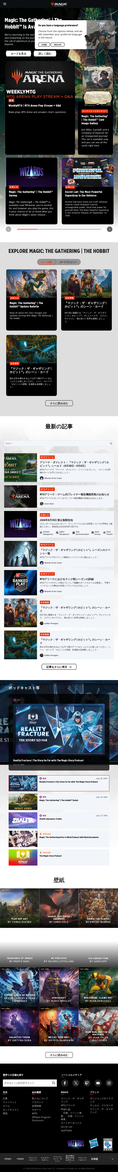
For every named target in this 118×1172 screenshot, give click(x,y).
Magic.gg (65, 1109)
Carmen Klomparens (48, 532)
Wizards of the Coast (53, 478)
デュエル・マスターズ (101, 1105)
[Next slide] (110, 229)
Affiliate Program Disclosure (41, 1119)
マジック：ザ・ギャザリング (72, 1100)
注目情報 (45, 602)
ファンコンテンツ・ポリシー (57, 1159)
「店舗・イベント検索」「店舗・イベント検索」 (72, 1116)
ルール (6, 1105)
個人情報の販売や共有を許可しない (70, 1159)
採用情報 (36, 1105)
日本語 (44, 45)
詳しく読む (45, 54)
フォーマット (10, 1102)
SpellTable (66, 1130)
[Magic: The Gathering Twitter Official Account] (75, 1083)
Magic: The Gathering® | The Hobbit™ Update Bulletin (31, 314)
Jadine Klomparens (64, 532)
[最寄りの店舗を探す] (53, 1083)
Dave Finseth (109, 532)
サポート (36, 1109)
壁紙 (5, 1113)
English (57, 45)
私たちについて (40, 1098)
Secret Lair (67, 1126)
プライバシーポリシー (32, 1159)
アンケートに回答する (31, 206)
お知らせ (45, 515)
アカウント (37, 1102)
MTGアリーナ (47, 457)
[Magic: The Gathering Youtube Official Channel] (98, 1083)
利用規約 (7, 1159)
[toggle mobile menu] (4, 4)
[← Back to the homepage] (59, 3)
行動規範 (20, 1159)
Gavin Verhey (97, 532)
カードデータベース (71, 1123)
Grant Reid (48, 503)
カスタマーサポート (45, 1159)
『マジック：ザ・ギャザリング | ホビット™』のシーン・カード (86, 314)
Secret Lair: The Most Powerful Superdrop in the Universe (87, 205)
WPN (34, 1113)
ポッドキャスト (11, 1109)
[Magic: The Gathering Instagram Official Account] (109, 1083)
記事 (5, 1098)
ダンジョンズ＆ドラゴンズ (101, 1100)
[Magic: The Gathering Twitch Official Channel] (87, 1083)
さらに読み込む (59, 403)
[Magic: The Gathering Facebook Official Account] (64, 1083)
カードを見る (18, 54)
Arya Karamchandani (82, 532)
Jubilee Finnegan (51, 623)
